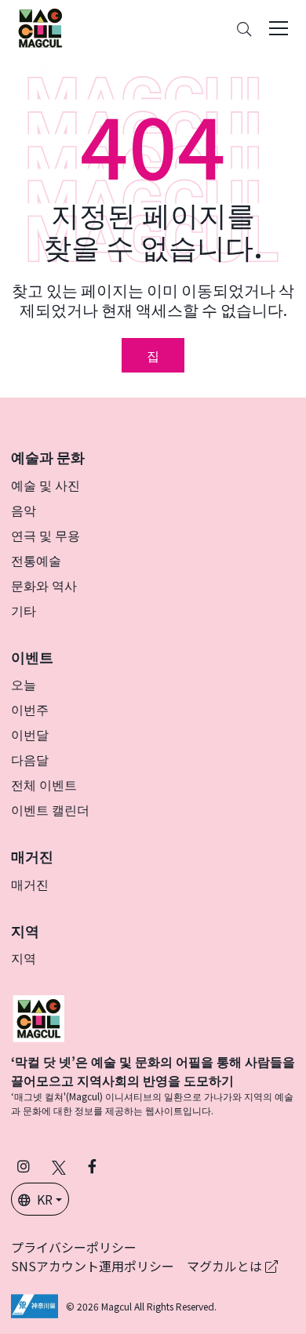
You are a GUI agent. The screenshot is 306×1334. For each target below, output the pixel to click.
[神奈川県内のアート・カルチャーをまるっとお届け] (40, 28)
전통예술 (36, 560)
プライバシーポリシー (74, 1247)
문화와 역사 (44, 585)
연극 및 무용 (45, 534)
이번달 (30, 734)
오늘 (23, 683)
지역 (23, 957)
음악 (23, 509)
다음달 (30, 759)
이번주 (30, 709)
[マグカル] (38, 1016)
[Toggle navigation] (278, 28)
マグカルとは (226, 1265)
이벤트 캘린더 (50, 809)
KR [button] (45, 1199)
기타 (23, 610)
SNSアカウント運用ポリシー (92, 1265)
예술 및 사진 (45, 484)
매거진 (30, 883)
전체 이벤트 (44, 784)
